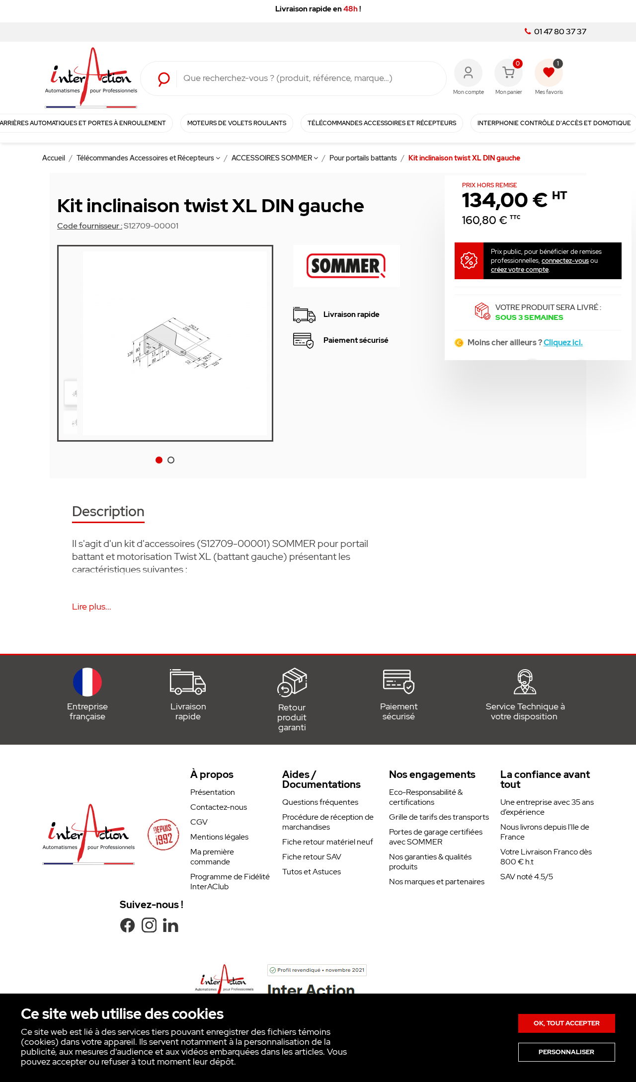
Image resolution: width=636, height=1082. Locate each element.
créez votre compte (520, 269)
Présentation (212, 792)
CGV (199, 822)
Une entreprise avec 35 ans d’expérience (547, 807)
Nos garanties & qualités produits (430, 861)
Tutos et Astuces (311, 871)
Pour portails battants (363, 158)
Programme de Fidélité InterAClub (230, 881)
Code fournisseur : (89, 226)
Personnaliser (566, 1052)
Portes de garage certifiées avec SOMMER (435, 837)
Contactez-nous (218, 807)
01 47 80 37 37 (559, 32)
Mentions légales (219, 837)
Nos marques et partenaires (436, 881)
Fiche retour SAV (311, 856)
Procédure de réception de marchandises (328, 822)
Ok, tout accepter (567, 1023)
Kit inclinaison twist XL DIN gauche (464, 158)
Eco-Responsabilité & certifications (426, 797)
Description (108, 512)
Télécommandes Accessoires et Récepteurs (146, 158)
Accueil (54, 158)
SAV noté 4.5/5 (526, 876)
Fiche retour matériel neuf (327, 842)
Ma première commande (212, 857)
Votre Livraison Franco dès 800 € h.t (546, 857)
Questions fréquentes (320, 802)
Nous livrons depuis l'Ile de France (544, 832)
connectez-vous (565, 260)
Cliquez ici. (563, 342)
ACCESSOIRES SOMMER (273, 158)
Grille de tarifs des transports (439, 817)
